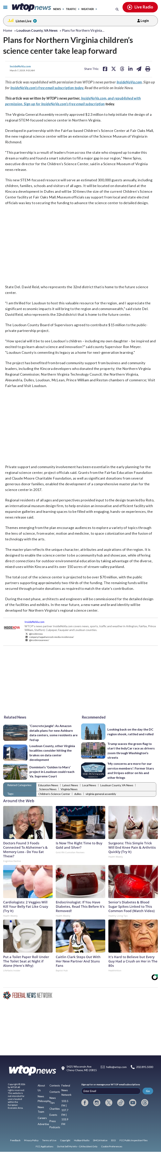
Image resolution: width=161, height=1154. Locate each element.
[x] (108, 1102)
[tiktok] (120, 1102)
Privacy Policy (31, 1140)
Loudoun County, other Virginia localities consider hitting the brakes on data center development (52, 752)
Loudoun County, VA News (116, 785)
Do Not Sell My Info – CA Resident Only (77, 1146)
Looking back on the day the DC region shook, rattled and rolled (130, 731)
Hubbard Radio (81, 1140)
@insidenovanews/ (39, 640)
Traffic (71, 9)
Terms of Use (49, 1140)
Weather (87, 9)
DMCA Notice (100, 1140)
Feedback (15, 1140)
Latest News (70, 785)
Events (53, 1114)
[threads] (144, 1102)
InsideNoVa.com (20, 66)
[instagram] (96, 1102)
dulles (77, 794)
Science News (48, 789)
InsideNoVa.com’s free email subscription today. (47, 88)
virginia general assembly (101, 794)
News (57, 9)
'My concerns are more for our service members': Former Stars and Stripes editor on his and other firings (130, 770)
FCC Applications (44, 1146)
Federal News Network (66, 1090)
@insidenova (36, 633)
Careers (42, 1118)
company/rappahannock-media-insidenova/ (51, 636)
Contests (54, 1085)
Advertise (43, 1124)
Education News (48, 785)
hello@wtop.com (116, 1067)
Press (52, 1121)
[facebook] (84, 1102)
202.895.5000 (144, 1067)
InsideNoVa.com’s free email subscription (73, 104)
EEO (113, 1140)
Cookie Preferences (111, 1146)
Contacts (54, 1091)
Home (7, 30)
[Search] (117, 9)
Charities (54, 1108)
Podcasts (54, 1127)
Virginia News (69, 789)
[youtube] (132, 1102)
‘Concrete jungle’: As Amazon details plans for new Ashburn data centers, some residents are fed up (53, 732)
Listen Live (23, 21)
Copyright (65, 1140)
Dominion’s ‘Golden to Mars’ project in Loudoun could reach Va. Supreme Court (51, 771)
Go (148, 1091)
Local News (89, 785)
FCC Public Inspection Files (134, 1140)
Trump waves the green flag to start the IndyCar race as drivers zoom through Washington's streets (131, 750)
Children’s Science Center (54, 794)
